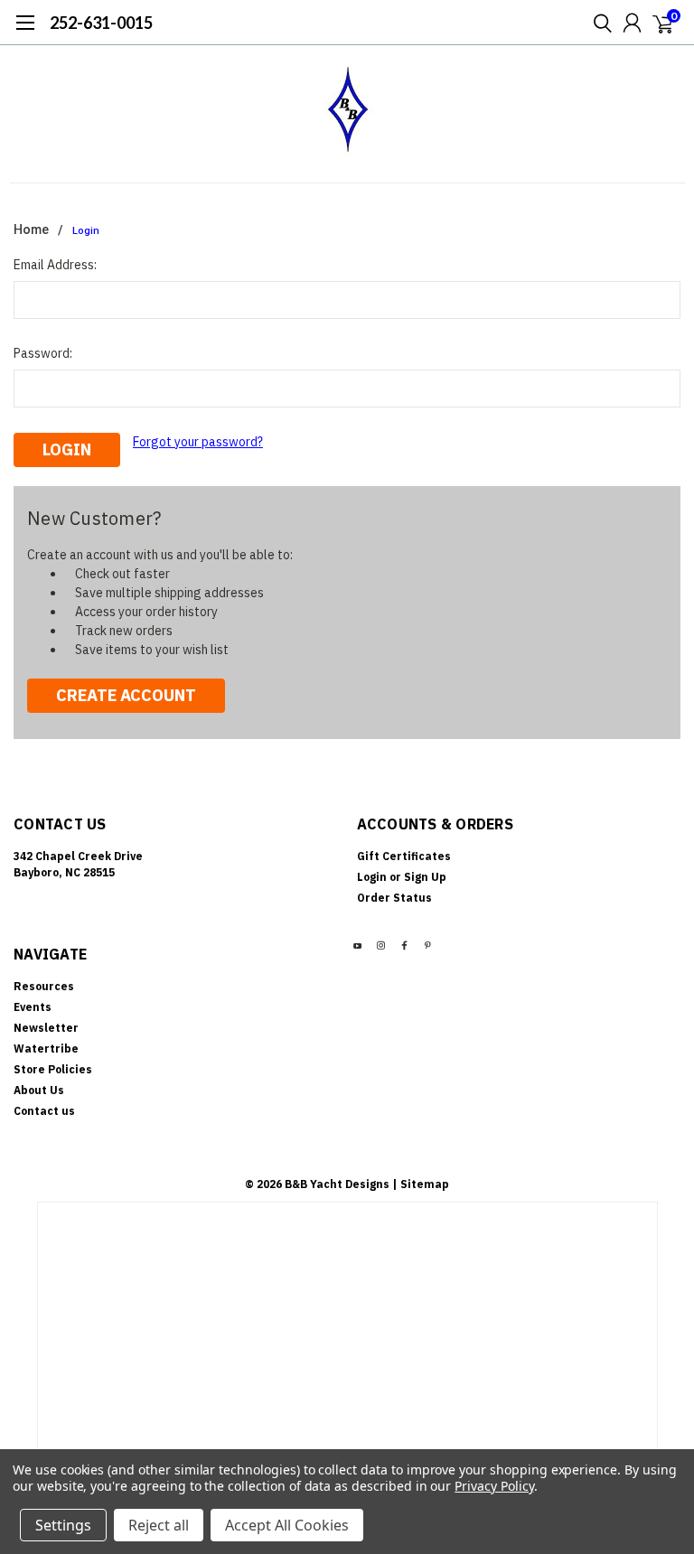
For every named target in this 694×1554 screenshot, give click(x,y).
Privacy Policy (494, 1485)
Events (33, 1007)
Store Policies (53, 1069)
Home (31, 229)
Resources (44, 986)
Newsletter (46, 1027)
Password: (43, 353)
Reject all (158, 1525)
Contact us (44, 1111)
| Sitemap (420, 1184)
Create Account (126, 695)
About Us (39, 1090)
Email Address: (55, 265)
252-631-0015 (101, 23)
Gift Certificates (404, 856)
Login (85, 231)
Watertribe (46, 1048)
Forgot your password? (198, 442)
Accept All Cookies (287, 1525)
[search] (598, 22)
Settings (63, 1525)
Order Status (394, 897)
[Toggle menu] (25, 31)
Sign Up (425, 877)
